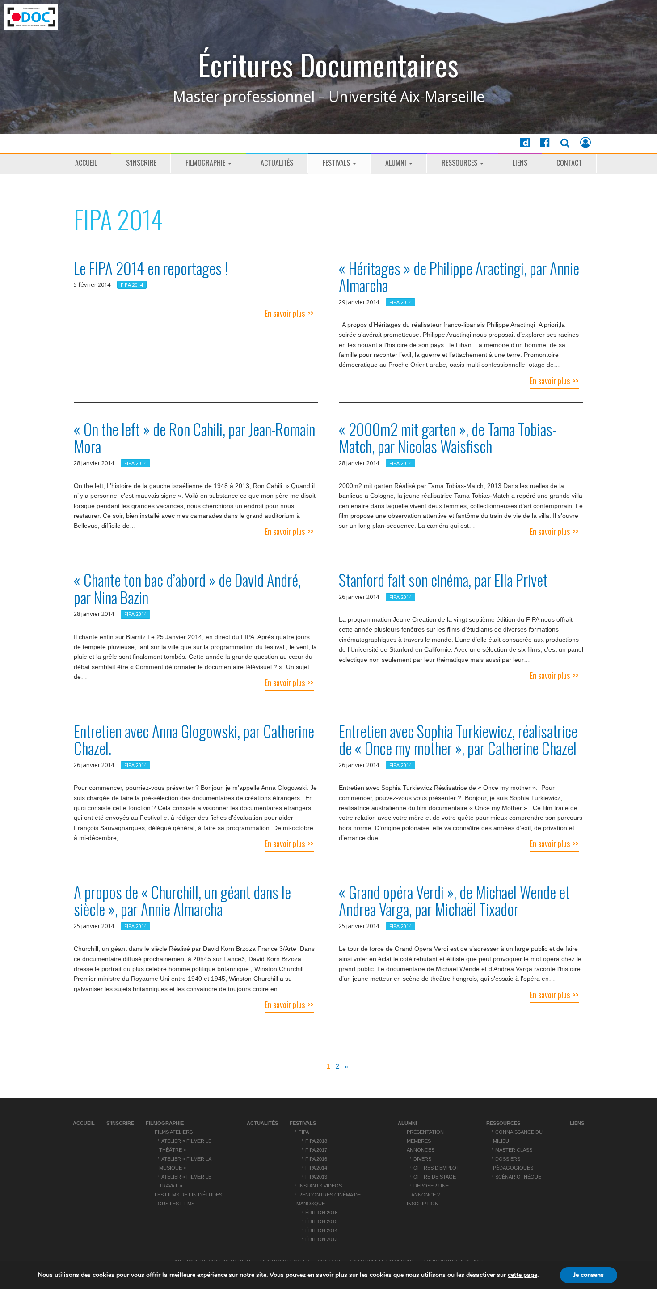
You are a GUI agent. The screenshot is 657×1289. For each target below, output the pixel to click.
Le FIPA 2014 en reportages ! (151, 268)
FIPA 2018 (316, 1141)
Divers (422, 1159)
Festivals (337, 162)
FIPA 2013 (316, 1176)
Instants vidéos (320, 1185)
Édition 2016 (321, 1212)
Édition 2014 (321, 1230)
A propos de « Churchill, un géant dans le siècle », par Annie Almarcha (182, 900)
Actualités (277, 162)
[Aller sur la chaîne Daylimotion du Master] (525, 144)
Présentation (425, 1132)
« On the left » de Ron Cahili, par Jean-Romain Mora (194, 437)
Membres (419, 1141)
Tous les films (174, 1203)
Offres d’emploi (435, 1167)
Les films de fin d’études (188, 1194)
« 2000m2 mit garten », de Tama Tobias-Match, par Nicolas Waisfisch (447, 437)
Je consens (588, 1275)
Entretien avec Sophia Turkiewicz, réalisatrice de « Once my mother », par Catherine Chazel (458, 739)
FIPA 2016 (316, 1159)
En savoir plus (285, 313)
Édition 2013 (321, 1239)
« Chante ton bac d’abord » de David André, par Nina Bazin (187, 588)
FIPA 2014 (132, 284)
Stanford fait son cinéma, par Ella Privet (443, 579)
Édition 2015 (321, 1221)
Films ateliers (174, 1132)
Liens (520, 162)
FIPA (304, 1132)
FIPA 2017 (316, 1150)
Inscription (422, 1203)
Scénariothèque (518, 1176)
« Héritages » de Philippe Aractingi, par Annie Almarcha (459, 276)
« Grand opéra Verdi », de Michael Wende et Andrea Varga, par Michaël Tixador (454, 900)
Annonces (420, 1150)
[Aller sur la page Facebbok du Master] (545, 144)
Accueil (86, 162)
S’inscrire (141, 162)
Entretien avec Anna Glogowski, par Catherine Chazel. (194, 739)
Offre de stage (434, 1176)
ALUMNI (396, 162)
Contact (569, 162)
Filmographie (206, 162)
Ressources (460, 162)
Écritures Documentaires (328, 64)
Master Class (513, 1150)
